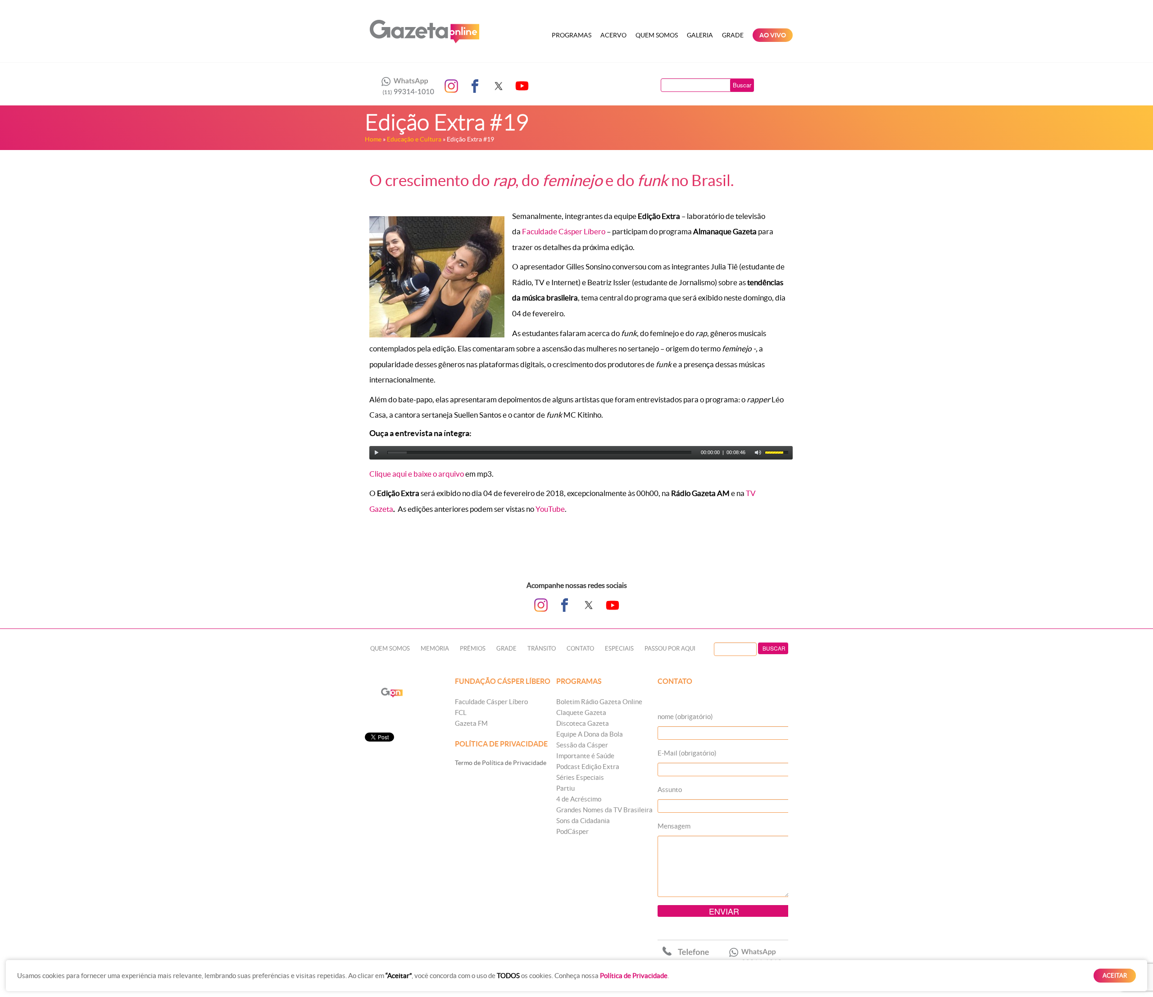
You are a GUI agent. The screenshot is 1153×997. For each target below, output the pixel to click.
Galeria (700, 35)
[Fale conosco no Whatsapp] (405, 86)
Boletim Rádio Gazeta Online (599, 702)
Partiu (565, 788)
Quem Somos (657, 35)
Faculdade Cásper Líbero (563, 231)
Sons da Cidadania (583, 820)
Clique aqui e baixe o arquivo (416, 473)
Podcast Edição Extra (587, 766)
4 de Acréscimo (578, 799)
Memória (435, 648)
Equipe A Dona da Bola (589, 734)
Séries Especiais (580, 777)
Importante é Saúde (585, 756)
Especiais (619, 648)
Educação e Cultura (414, 139)
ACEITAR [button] (1115, 975)
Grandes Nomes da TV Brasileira (604, 810)
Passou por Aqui (670, 648)
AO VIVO (772, 35)
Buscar (742, 85)
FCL (461, 712)
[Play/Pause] (376, 452)
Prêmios (473, 648)
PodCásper (572, 831)
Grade (733, 35)
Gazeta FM (471, 723)
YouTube (550, 509)
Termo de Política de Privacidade (500, 762)
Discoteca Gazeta (582, 723)
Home (373, 139)
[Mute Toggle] (758, 452)
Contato (580, 648)
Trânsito (541, 648)
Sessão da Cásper (582, 745)
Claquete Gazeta (581, 712)
